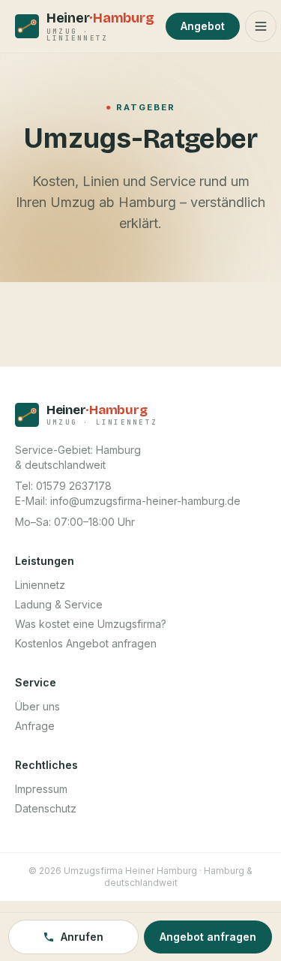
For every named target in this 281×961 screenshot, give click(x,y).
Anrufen (82, 936)
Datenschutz (45, 808)
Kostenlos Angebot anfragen (86, 643)
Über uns (37, 706)
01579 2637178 (74, 485)
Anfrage (35, 725)
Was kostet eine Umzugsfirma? (90, 623)
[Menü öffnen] (261, 26)
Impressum (41, 788)
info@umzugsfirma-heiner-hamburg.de (145, 500)
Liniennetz (40, 584)
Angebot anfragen (208, 936)
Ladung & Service (59, 604)
